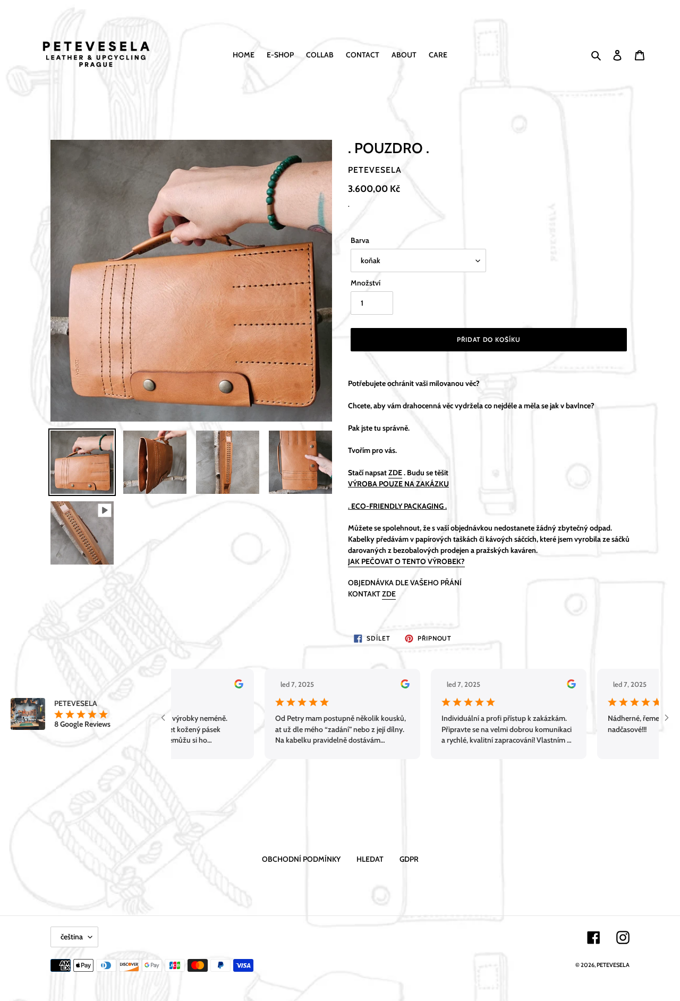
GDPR (409, 859)
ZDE (389, 594)
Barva (360, 240)
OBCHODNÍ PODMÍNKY (301, 859)
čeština (72, 936)
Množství (365, 283)
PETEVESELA (613, 965)
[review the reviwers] (212, 686)
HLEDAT (370, 859)
